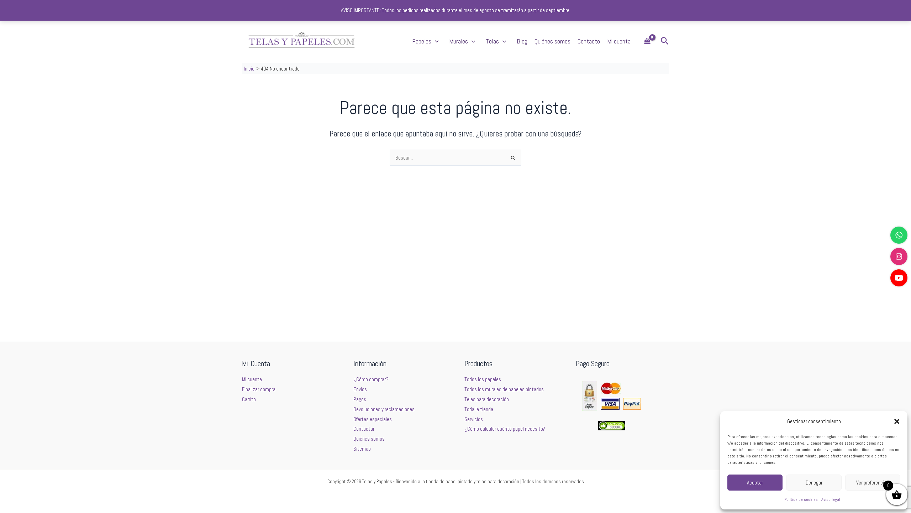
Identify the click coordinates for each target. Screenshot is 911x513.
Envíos (360, 389)
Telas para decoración (486, 399)
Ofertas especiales (372, 419)
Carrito (249, 399)
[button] (896, 421)
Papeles (421, 41)
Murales (458, 41)
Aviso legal (830, 499)
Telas (492, 41)
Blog (522, 41)
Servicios (473, 419)
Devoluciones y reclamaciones (384, 409)
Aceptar (755, 482)
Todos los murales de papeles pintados (504, 389)
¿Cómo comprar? (371, 379)
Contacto (589, 41)
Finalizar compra (258, 389)
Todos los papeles (482, 379)
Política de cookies (801, 499)
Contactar (363, 428)
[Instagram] (898, 256)
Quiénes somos (552, 41)
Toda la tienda (478, 409)
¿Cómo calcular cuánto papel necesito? (504, 428)
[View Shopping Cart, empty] (647, 41)
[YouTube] (898, 277)
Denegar (814, 482)
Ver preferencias (872, 482)
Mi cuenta (619, 41)
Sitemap (362, 448)
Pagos (359, 399)
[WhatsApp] (898, 235)
